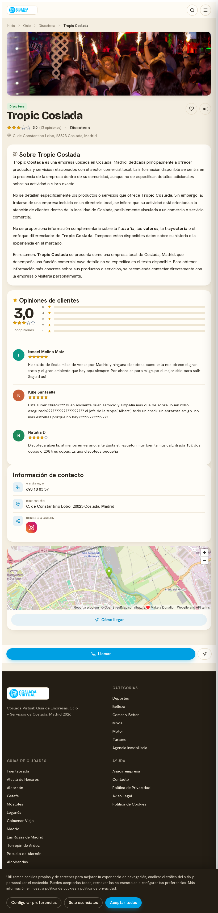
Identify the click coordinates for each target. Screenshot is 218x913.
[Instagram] (31, 527)
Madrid (13, 828)
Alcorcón (15, 787)
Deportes (120, 698)
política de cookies (60, 888)
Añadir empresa (126, 771)
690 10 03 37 (37, 489)
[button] (109, 64)
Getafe (13, 795)
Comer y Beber (125, 714)
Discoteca (47, 25)
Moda (117, 722)
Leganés (14, 812)
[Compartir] (205, 109)
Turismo (119, 739)
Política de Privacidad (131, 787)
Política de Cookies (129, 804)
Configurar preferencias (34, 902)
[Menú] (205, 10)
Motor (117, 731)
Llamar (104, 653)
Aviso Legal (122, 795)
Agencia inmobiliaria (129, 747)
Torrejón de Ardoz (23, 845)
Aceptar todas (123, 902)
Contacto (120, 779)
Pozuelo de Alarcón (24, 853)
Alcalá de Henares (23, 779)
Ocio (27, 25)
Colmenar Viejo (20, 820)
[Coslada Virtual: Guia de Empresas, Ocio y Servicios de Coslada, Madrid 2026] (22, 10)
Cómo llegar (112, 619)
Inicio (11, 25)
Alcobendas (17, 861)
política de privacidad (98, 888)
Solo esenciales (83, 902)
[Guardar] (191, 109)
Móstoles (15, 804)
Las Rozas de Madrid (25, 837)
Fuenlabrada (18, 771)
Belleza (118, 706)
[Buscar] (192, 10)
